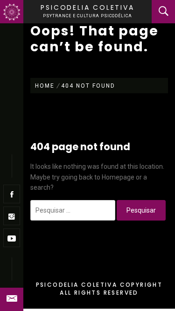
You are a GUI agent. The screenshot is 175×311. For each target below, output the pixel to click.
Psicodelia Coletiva (87, 7)
